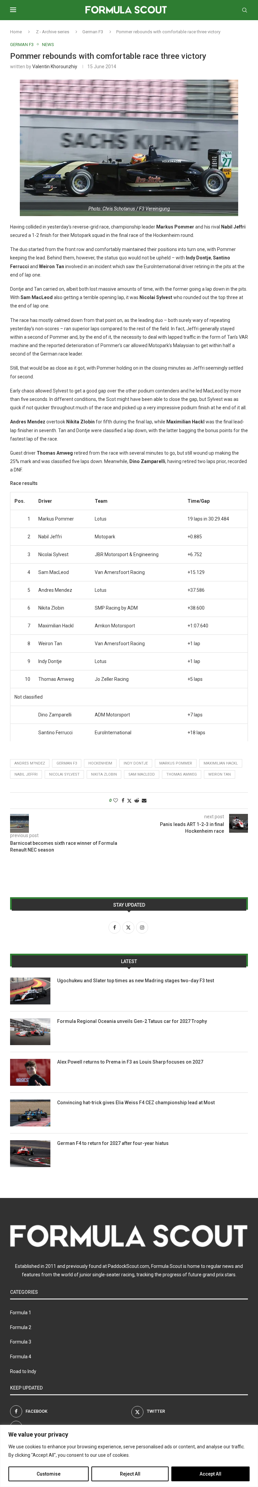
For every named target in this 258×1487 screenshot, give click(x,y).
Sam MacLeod (141, 774)
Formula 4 (20, 1356)
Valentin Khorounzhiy (54, 66)
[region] (129, 1456)
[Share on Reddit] (136, 800)
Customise (48, 1474)
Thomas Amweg (181, 774)
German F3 (92, 31)
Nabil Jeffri (26, 774)
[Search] (244, 10)
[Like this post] (115, 800)
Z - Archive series (52, 31)
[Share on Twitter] (129, 800)
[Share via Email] (144, 800)
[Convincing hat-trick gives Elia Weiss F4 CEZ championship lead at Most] (30, 1113)
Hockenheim (100, 763)
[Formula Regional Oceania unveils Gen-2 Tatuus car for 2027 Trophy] (30, 1031)
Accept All (210, 1474)
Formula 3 (20, 1342)
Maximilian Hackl (221, 763)
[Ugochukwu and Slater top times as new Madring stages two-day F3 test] (30, 991)
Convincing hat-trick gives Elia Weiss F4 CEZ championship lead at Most (136, 1102)
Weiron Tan (219, 774)
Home (16, 31)
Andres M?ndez (29, 763)
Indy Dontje (136, 763)
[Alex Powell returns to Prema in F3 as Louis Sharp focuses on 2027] (30, 1072)
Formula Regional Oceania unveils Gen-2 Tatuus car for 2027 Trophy (132, 1021)
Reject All (130, 1474)
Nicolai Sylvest (64, 774)
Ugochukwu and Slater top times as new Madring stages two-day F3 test (135, 980)
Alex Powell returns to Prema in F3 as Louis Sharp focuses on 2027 (130, 1062)
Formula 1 (20, 1312)
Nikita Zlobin (104, 774)
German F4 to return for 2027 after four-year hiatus (113, 1143)
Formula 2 (20, 1327)
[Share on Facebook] (123, 800)
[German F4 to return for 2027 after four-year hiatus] (30, 1153)
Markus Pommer (175, 763)
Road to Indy (23, 1371)
